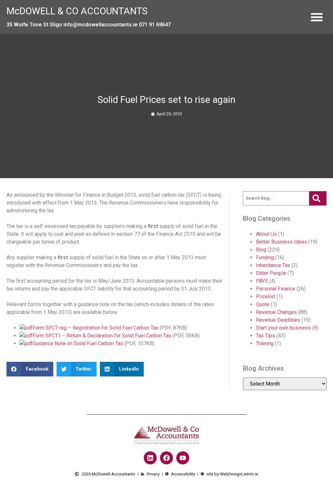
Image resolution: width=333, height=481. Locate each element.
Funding (265, 257)
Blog (261, 250)
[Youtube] (182, 457)
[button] (316, 17)
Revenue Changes (276, 312)
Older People (271, 273)
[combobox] (276, 198)
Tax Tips (265, 335)
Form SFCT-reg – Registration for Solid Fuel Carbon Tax (95, 328)
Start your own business (283, 328)
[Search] (317, 198)
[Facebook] (166, 457)
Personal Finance (275, 289)
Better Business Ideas (281, 242)
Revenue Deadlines (278, 320)
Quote (263, 304)
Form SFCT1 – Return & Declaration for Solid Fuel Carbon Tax (102, 335)
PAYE (262, 281)
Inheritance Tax (273, 265)
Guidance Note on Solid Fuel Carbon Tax (78, 343)
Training (264, 343)
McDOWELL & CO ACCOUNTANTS (77, 11)
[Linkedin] (150, 457)
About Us (266, 234)
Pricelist (265, 296)
